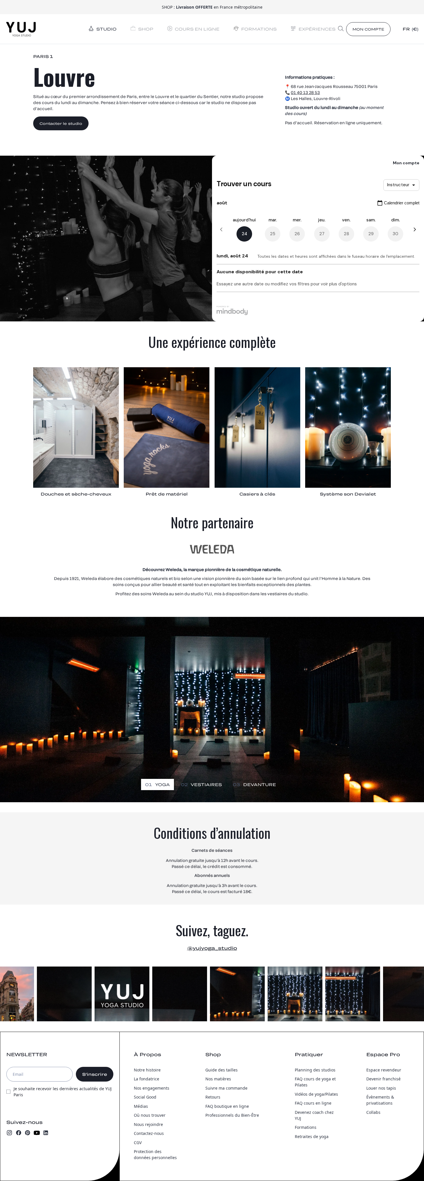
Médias (141, 1106)
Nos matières (218, 1079)
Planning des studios (315, 1070)
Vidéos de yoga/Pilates (316, 1094)
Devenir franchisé (383, 1079)
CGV (138, 1142)
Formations (305, 1127)
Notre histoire (147, 1070)
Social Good (145, 1097)
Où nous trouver (150, 1115)
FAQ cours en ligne (313, 1103)
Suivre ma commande (226, 1088)
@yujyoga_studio (212, 948)
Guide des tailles (221, 1070)
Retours (212, 1097)
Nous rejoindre (148, 1124)
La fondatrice (146, 1079)
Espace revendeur (383, 1070)
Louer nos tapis (381, 1088)
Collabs (373, 1112)
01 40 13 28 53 (305, 92)
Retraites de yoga (312, 1136)
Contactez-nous (149, 1133)
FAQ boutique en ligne (227, 1106)
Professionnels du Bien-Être (232, 1115)
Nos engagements (151, 1088)
